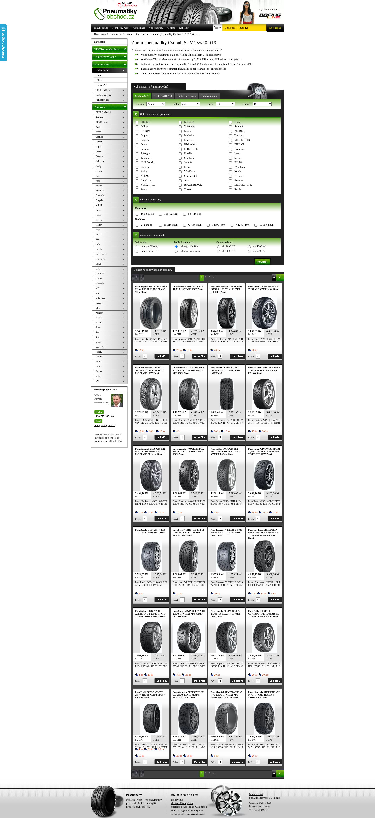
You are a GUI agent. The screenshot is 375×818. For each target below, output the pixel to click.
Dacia (98, 151)
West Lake (239, 166)
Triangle (145, 153)
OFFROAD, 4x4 (163, 95)
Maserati (100, 273)
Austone (238, 180)
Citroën (99, 141)
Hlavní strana (100, 34)
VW (97, 381)
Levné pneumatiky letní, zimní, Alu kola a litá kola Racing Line (121, 11)
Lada (98, 244)
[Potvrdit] (262, 261)
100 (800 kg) (147, 213)
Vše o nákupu (156, 27)
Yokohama (190, 126)
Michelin (189, 135)
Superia (188, 162)
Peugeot (99, 312)
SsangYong (101, 347)
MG (97, 288)
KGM (98, 234)
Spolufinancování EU (260, 797)
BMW (98, 132)
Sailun (237, 157)
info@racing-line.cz (104, 425)
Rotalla (188, 153)
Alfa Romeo (101, 122)
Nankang (189, 121)
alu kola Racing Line (182, 803)
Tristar (187, 189)
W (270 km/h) (267, 224)
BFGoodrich (190, 144)
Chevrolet (100, 195)
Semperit (239, 126)
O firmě (171, 27)
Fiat (97, 176)
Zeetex (144, 189)
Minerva (188, 139)
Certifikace (139, 27)
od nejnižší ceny (149, 246)
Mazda (99, 278)
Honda (99, 185)
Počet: (138, 356)
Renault (99, 322)
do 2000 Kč (228, 246)
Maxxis (188, 166)
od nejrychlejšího (189, 246)
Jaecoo (99, 220)
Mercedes (100, 283)
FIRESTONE (191, 148)
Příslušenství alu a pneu (105, 57)
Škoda (98, 361)
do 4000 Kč (259, 246)
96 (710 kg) (194, 213)
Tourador (145, 157)
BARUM (145, 130)
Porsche (99, 317)
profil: (211, 103)
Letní (99, 74)
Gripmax (145, 135)
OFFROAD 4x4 (103, 112)
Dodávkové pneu (187, 95)
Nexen (187, 130)
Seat (97, 337)
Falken (144, 126)
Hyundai (100, 190)
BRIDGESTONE (243, 184)
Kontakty (184, 27)
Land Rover (101, 254)
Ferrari (99, 171)
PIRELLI (145, 121)
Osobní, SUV (142, 95)
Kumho (238, 171)
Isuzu (98, 210)
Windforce (189, 171)
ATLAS (145, 175)
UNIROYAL (147, 162)
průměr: (247, 103)
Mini (98, 293)
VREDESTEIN (242, 139)
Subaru (99, 351)
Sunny (144, 144)
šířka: (177, 103)
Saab (98, 332)
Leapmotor (100, 259)
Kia (97, 239)
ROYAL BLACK (193, 184)
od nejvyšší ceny (150, 250)
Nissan (99, 303)
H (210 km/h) (171, 224)
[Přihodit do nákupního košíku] (161, 356)
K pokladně (275, 27)
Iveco (98, 215)
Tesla (98, 366)
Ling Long (146, 180)
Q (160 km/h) (195, 224)
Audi (98, 127)
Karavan (99, 117)
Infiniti (99, 205)
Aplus (144, 171)
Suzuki (99, 356)
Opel (98, 307)
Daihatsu (100, 161)
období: (140, 103)
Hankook (239, 148)
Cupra (98, 146)
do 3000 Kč (228, 250)
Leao (237, 153)
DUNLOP (239, 144)
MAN (98, 268)
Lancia (99, 249)
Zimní (100, 80)
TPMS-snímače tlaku (107, 49)
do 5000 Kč (259, 250)
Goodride (146, 166)
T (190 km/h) (219, 224)
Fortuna (145, 148)
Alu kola (99, 106)
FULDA (238, 162)
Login (277, 797)
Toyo (237, 121)
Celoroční (102, 85)
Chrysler (100, 200)
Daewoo (99, 156)
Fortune (238, 175)
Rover (98, 327)
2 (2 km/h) (146, 224)
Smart (98, 342)
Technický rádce (120, 27)
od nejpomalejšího (190, 250)
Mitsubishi (100, 298)
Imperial (145, 139)
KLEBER (239, 130)
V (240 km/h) (243, 224)
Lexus (98, 264)
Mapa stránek (256, 794)
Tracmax (239, 135)
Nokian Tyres (148, 184)
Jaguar (99, 224)
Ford (98, 180)
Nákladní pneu (209, 95)
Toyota (99, 371)
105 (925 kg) (171, 213)
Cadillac (99, 136)
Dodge (99, 166)
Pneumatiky (101, 64)
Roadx (237, 189)
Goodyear (189, 157)
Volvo (98, 376)
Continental (190, 175)
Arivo (187, 180)
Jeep (98, 229)
